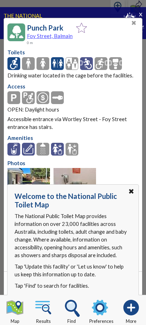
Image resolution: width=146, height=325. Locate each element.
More (131, 321)
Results (43, 321)
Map (15, 321)
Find (71, 321)
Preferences (101, 321)
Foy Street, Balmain (50, 36)
